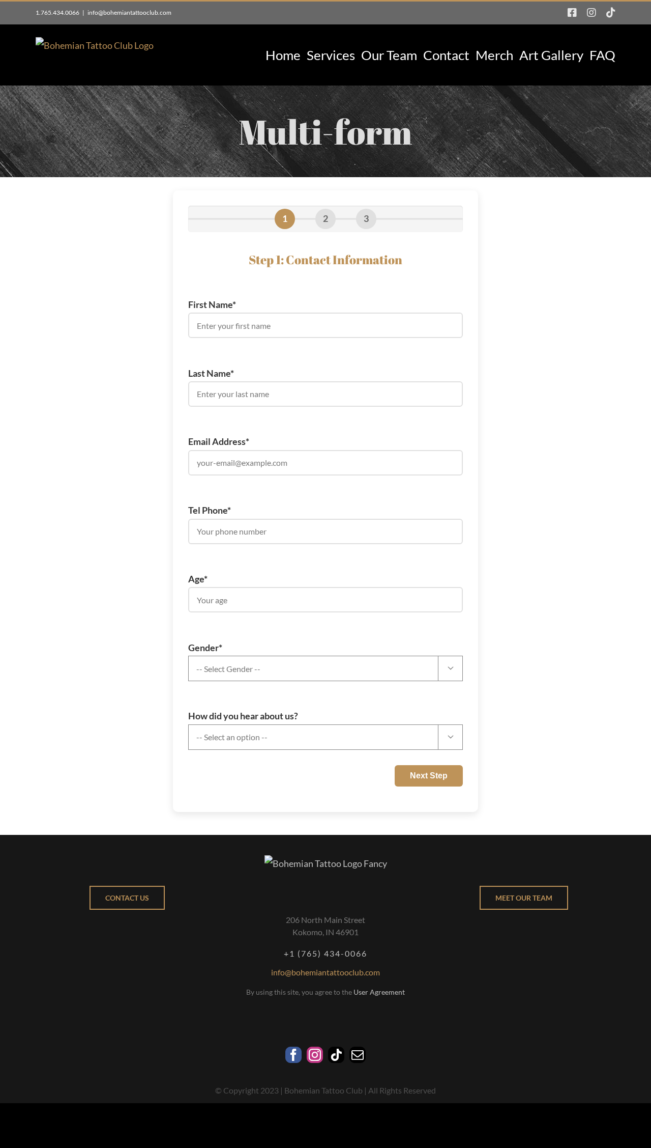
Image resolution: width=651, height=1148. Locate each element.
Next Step (429, 775)
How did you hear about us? (321, 725)
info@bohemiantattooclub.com (129, 12)
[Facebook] (293, 1055)
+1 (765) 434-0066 (325, 953)
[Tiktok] (336, 1055)
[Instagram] (315, 1055)
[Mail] (357, 1055)
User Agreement (379, 992)
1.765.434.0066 (57, 12)
